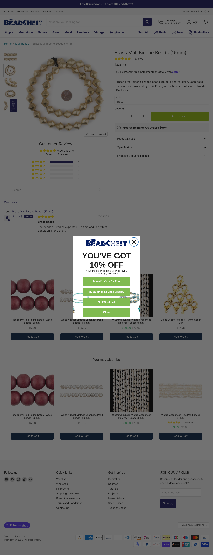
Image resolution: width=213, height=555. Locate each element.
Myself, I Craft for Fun (106, 281)
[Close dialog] (133, 241)
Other (106, 312)
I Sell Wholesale (106, 302)
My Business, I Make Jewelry (106, 291)
